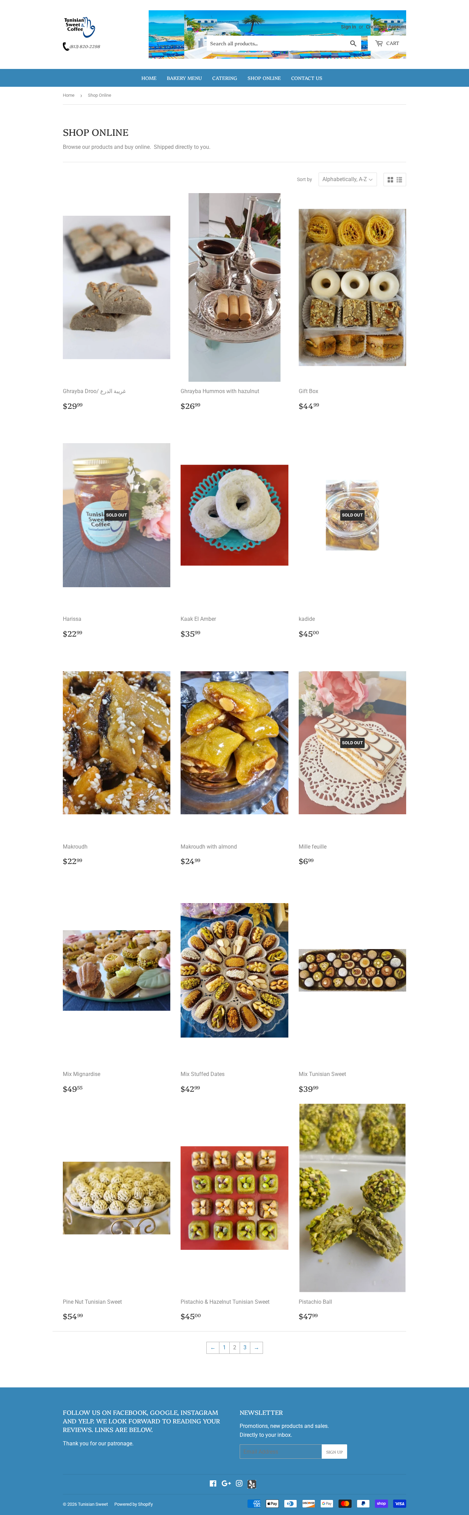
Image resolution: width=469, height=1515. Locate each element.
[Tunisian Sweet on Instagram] (239, 1484)
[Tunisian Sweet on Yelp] (252, 1484)
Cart (392, 42)
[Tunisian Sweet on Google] (226, 1484)
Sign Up (334, 1452)
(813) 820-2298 (84, 46)
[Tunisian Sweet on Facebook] (213, 1484)
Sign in (348, 26)
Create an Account (386, 26)
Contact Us (306, 77)
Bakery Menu (184, 77)
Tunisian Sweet (93, 1504)
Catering (224, 77)
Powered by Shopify (133, 1504)
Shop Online (264, 77)
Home (149, 77)
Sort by (304, 179)
